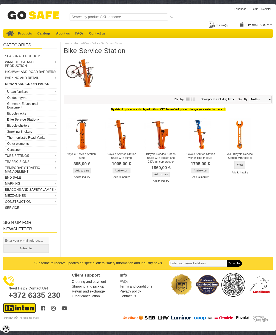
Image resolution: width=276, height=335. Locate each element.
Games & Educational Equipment (22, 105)
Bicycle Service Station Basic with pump (121, 155)
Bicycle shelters (18, 125)
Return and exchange (88, 291)
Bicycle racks (16, 113)
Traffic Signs (17, 162)
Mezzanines (15, 195)
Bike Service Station (22, 119)
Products (25, 33)
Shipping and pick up (88, 286)
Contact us (97, 33)
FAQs (79, 33)
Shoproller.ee (260, 319)
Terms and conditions (136, 286)
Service (12, 207)
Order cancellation (86, 296)
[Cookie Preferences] (6, 329)
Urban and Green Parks (27, 84)
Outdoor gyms (17, 97)
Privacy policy (130, 291)
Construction (18, 201)
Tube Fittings (17, 155)
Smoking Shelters (19, 131)
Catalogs (44, 33)
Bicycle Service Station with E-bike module (200, 155)
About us (63, 33)
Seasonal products (23, 56)
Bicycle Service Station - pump (81, 155)
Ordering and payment (89, 281)
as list (188, 99)
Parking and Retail (22, 78)
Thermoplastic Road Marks (26, 137)
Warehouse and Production (19, 64)
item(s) (222, 25)
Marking (12, 183)
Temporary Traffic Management (22, 169)
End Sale (13, 177)
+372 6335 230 (34, 295)
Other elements (18, 143)
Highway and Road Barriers (30, 72)
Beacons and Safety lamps (29, 189)
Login (255, 9)
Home (67, 43)
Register (266, 9)
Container (14, 149)
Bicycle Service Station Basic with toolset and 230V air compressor (161, 157)
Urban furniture (17, 91)
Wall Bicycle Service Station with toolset (240, 155)
